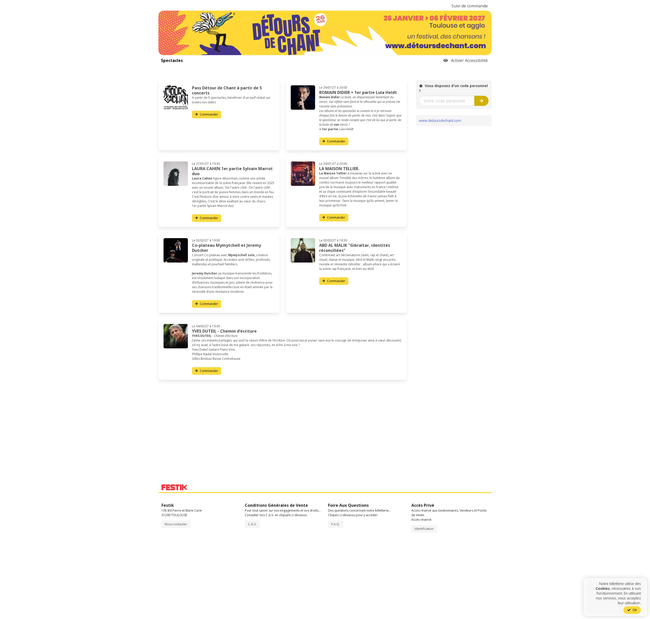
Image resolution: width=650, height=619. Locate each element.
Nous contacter (176, 524)
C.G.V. (252, 524)
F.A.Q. (335, 524)
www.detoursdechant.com (440, 120)
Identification (424, 529)
